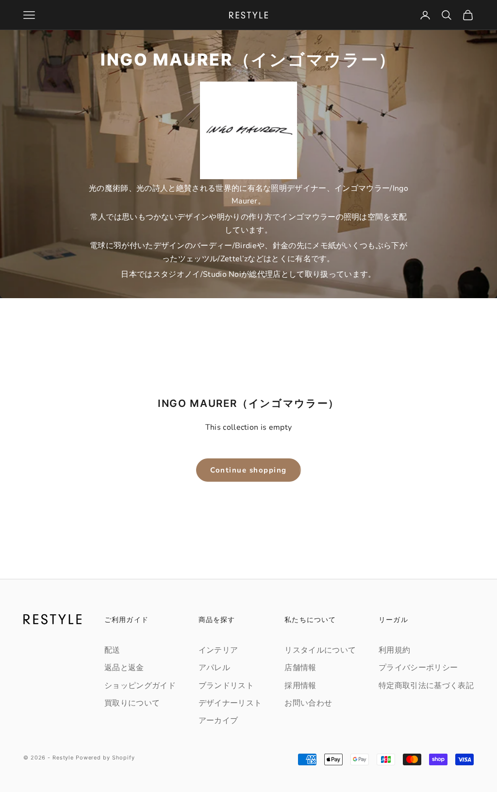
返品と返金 (124, 667)
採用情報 (300, 685)
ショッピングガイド (140, 685)
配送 (112, 650)
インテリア (218, 650)
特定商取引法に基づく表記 (426, 685)
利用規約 (394, 650)
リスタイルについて (320, 650)
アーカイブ (218, 720)
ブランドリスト (226, 685)
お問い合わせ (308, 703)
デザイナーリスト (230, 703)
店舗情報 (300, 667)
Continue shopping (248, 470)
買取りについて (132, 703)
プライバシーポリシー (418, 667)
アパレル (214, 667)
